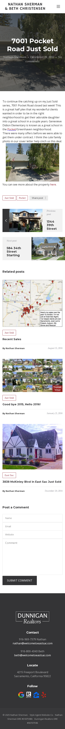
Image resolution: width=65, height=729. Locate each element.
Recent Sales (11, 339)
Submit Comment (19, 580)
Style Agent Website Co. (42, 714)
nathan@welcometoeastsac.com (32, 643)
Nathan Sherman (14, 57)
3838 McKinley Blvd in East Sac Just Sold (31, 481)
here (53, 184)
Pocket (11, 129)
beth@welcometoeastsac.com (32, 655)
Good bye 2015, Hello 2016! (21, 404)
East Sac (9, 475)
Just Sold (9, 197)
